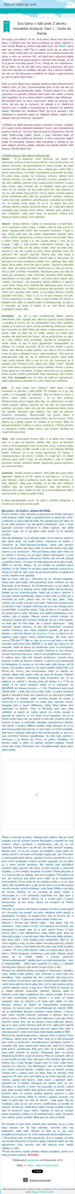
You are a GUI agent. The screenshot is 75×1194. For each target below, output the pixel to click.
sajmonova (33, 1160)
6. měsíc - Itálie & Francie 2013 (41, 1165)
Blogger (35, 1191)
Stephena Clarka (45, 633)
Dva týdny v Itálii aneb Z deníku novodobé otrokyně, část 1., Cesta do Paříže (42, 28)
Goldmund (55, 1189)
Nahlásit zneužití (46, 1191)
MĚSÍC (62, 46)
